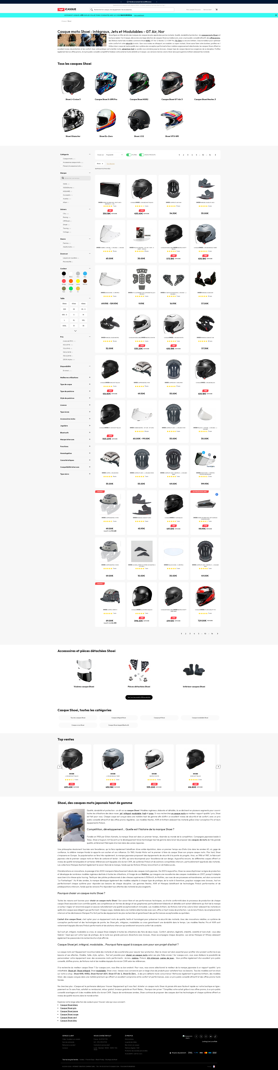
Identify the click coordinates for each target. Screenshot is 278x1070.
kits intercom (153, 958)
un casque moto (178, 813)
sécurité (129, 43)
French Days (90, 1060)
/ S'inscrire (197, 9)
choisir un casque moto (136, 955)
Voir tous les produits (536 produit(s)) (139, 697)
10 (203, 155)
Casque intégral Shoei (119, 718)
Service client (208, 9)
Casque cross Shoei (78, 725)
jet (121, 813)
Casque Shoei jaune (69, 1011)
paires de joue (167, 958)
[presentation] (121, 2)
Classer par (100, 155)
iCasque (63, 21)
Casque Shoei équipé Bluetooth (118, 725)
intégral (127, 813)
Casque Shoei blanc (69, 1005)
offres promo (215, 38)
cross (151, 813)
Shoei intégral (83, 970)
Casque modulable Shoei (200, 718)
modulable (136, 813)
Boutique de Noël (111, 1060)
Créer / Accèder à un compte (71, 1039)
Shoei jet (72, 970)
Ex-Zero (178, 40)
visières (135, 958)
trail (144, 813)
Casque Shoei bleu (68, 1020)
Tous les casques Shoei (78, 718)
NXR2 (148, 40)
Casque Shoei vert (68, 1017)
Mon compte (190, 9)
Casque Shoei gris (68, 1008)
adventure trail (128, 49)
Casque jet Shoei (159, 718)
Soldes (82, 1060)
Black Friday (100, 1060)
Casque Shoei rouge (69, 1014)
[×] (276, 15)
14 (210, 155)
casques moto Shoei (209, 35)
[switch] (128, 154)
